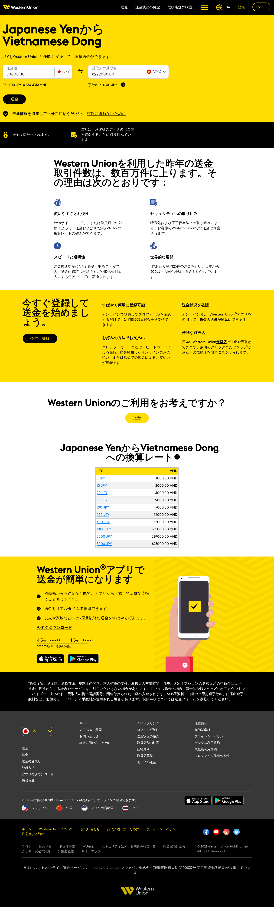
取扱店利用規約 (206, 749)
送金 (14, 99)
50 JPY (102, 500)
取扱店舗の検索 (148, 742)
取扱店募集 (145, 755)
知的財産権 (202, 730)
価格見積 (143, 749)
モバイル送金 (146, 762)
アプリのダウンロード (38, 774)
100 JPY (103, 507)
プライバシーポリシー (210, 736)
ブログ (26, 846)
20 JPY (102, 493)
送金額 (12, 68)
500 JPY (103, 522)
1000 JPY (104, 529)
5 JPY (101, 478)
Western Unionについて (56, 829)
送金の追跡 (208, 319)
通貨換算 (28, 780)
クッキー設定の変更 (36, 851)
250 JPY (103, 514)
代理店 (221, 342)
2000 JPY (104, 536)
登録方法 (28, 767)
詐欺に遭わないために (95, 742)
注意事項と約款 (33, 834)
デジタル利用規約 (207, 742)
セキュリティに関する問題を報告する (129, 846)
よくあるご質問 (90, 730)
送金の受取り (31, 761)
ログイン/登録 (147, 730)
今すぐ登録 (40, 339)
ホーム (26, 829)
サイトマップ (91, 851)
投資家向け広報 (174, 846)
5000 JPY (104, 544)
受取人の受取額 (104, 68)
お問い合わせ (88, 736)
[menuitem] (22, 7)
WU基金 (88, 846)
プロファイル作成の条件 (212, 755)
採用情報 (45, 846)
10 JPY (102, 485)
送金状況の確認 (148, 736)
